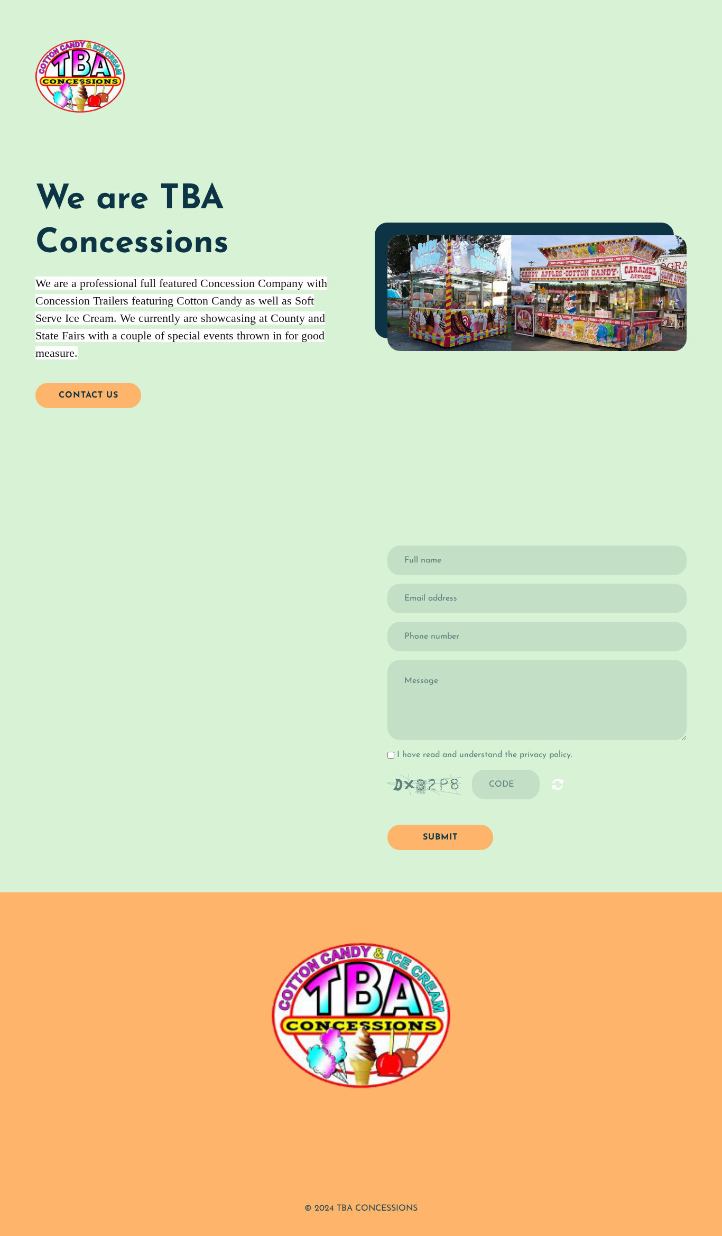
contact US (88, 395)
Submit (440, 837)
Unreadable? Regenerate (557, 784)
